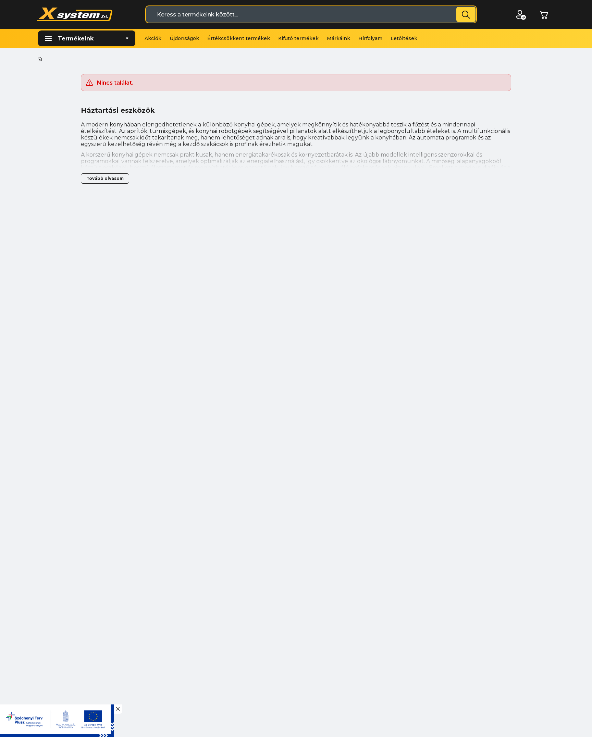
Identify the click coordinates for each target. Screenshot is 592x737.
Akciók (153, 38)
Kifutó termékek (298, 38)
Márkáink (338, 38)
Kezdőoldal (39, 59)
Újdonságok (184, 38)
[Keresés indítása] (466, 14)
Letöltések (404, 38)
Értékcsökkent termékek (238, 38)
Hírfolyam (370, 38)
